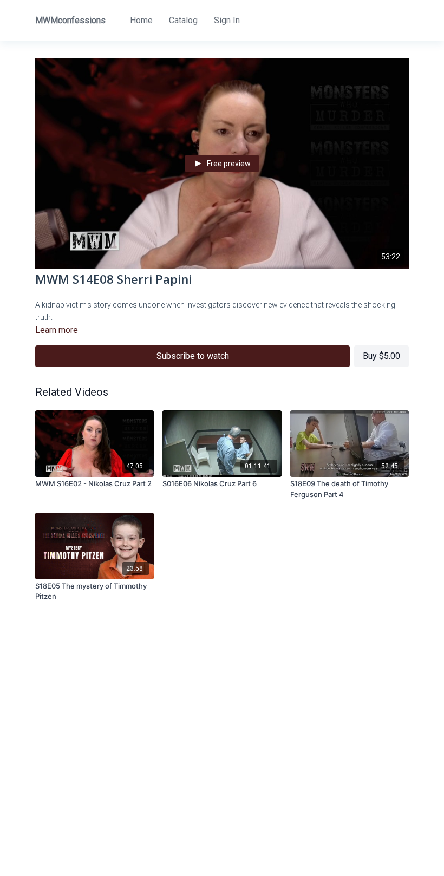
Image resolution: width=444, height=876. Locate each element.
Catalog (183, 20)
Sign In (227, 20)
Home (141, 20)
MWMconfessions (70, 20)
